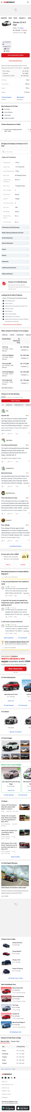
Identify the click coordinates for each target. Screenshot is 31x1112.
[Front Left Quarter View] (10, 746)
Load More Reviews (15, 546)
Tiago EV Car (11, 790)
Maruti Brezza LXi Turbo (11, 694)
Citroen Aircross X (17, 942)
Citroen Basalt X (16, 951)
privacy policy (6, 1094)
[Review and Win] (15, 664)
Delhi (25, 32)
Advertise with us (7, 1084)
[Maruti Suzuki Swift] (6, 990)
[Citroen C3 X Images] (6, 23)
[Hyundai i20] (6, 1016)
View (8, 49)
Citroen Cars (7, 1069)
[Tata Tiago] (6, 1008)
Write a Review (15, 401)
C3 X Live (5, 347)
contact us (5, 1088)
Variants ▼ (22, 18)
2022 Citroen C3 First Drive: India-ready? (13, 887)
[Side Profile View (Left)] (25, 743)
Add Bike (22, 564)
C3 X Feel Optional (8, 372)
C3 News (17, 857)
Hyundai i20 (15, 1014)
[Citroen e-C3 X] (6, 962)
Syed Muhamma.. (10, 493)
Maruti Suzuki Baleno (18, 996)
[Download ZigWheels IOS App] (22, 1108)
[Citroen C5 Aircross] (6, 971)
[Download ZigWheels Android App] (8, 1108)
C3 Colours (18, 732)
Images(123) (6, 46)
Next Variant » (21, 97)
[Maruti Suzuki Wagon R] (6, 1025)
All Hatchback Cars (15, 1032)
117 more (25, 756)
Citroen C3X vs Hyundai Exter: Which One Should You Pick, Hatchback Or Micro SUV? (8, 818)
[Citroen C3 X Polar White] (11, 720)
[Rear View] (15, 756)
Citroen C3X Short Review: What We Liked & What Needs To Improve (9, 807)
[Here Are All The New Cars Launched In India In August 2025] (24, 833)
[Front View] (6, 756)
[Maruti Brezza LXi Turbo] (11, 686)
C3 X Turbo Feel (7, 380)
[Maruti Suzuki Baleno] (6, 999)
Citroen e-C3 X (16, 960)
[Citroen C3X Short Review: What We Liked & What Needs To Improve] (24, 807)
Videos (7, 51)
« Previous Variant (6, 97)
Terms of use (6, 1091)
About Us (4, 1081)
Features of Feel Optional (15, 324)
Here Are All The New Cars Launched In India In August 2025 (9, 832)
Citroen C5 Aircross (17, 968)
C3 (11, 1069)
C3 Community (22, 638)
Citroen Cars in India (16, 978)
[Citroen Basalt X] (6, 954)
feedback (5, 1097)
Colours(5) (8, 42)
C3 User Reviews (9, 705)
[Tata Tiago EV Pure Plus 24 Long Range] (11, 773)
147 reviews (20, 28)
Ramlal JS (8, 520)
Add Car (8, 564)
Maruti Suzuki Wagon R (18, 1022)
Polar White (11, 728)
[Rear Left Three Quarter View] (25, 750)
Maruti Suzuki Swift (17, 988)
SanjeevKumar (10, 468)
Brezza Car (11, 701)
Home (2, 1069)
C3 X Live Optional (7, 355)
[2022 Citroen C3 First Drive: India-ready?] (15, 875)
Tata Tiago (15, 1005)
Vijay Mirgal (9, 440)
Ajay (7, 411)
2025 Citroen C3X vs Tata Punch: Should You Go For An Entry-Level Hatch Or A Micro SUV (9, 846)
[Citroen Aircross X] (6, 945)
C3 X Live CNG (6, 363)
